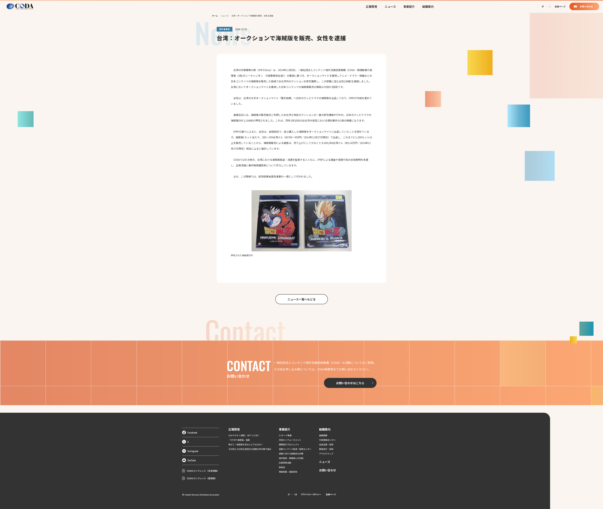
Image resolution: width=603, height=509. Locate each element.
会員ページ (331, 494)
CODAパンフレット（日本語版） (203, 470)
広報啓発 (371, 6)
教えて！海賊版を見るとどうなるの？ (245, 444)
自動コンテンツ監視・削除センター (295, 449)
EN (550, 6)
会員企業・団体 (326, 444)
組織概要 (323, 435)
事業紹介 (409, 6)
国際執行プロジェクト (289, 444)
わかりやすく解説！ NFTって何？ (244, 435)
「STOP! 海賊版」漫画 (239, 440)
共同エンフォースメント (290, 440)
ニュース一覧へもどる (302, 299)
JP (543, 6)
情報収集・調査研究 (288, 472)
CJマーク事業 (285, 435)
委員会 (282, 467)
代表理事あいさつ (327, 440)
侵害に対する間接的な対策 (291, 454)
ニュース (390, 6)
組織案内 (428, 6)
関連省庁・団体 (326, 449)
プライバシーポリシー (311, 494)
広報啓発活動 (285, 463)
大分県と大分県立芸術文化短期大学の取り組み (249, 449)
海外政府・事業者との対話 (291, 458)
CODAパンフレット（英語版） (202, 478)
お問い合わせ (327, 470)
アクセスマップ (326, 454)
